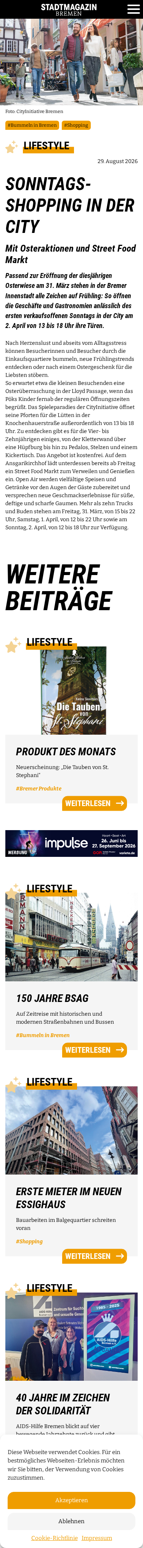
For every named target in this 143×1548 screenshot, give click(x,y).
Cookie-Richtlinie (54, 1538)
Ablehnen (71, 1521)
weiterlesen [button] (88, 803)
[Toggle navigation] (133, 9)
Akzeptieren (71, 1500)
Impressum (97, 1538)
